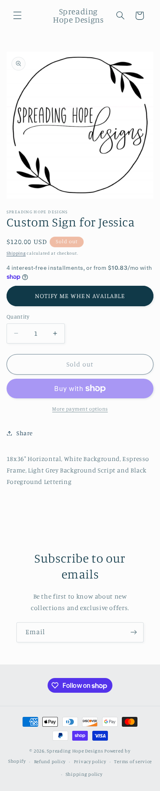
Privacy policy (90, 761)
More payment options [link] (80, 409)
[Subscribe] (133, 632)
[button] (17, 15)
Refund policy (50, 761)
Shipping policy (84, 774)
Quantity (18, 316)
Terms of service (133, 761)
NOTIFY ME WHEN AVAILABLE (80, 296)
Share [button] (24, 432)
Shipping (16, 253)
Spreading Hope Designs (75, 751)
